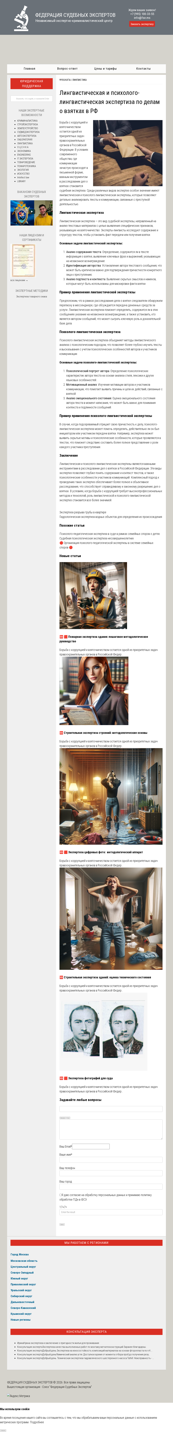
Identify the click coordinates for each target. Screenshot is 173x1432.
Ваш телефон (67, 1168)
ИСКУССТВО (23, 173)
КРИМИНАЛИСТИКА (27, 120)
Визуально (63, 1117)
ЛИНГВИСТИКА (79, 80)
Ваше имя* (65, 1154)
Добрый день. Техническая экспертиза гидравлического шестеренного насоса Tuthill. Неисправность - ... (98, 1358)
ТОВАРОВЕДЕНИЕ (26, 162)
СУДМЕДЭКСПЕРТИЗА (28, 132)
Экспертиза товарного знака (31, 296)
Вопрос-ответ (67, 68)
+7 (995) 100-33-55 (142, 14)
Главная (29, 68)
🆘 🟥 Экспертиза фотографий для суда (86, 1078)
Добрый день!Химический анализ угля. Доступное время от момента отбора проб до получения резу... (96, 1354)
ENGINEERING (24, 154)
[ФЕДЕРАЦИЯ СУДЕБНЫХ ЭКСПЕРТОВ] (18, 30)
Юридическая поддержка (31, 83)
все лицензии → (19, 280)
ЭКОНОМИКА (24, 151)
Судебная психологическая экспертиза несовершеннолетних (96, 538)
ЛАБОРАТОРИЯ (24, 139)
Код (68, 1117)
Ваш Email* (65, 1146)
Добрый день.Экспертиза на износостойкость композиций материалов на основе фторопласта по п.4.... (97, 1350)
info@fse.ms (142, 18)
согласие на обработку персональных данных (97, 1195)
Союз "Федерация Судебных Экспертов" (67, 1387)
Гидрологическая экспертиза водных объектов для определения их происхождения (110, 517)
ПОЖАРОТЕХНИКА (26, 166)
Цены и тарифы (105, 68)
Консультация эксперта (86, 1332)
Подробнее (37, 1422)
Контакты (143, 68)
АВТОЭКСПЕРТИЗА (26, 135)
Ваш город (65, 1181)
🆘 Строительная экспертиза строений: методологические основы (103, 733)
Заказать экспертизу (142, 24)
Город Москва (20, 1254)
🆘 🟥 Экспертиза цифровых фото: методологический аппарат (101, 852)
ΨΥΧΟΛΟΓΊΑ (65, 80)
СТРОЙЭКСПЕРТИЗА (27, 124)
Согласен (3, 1430)
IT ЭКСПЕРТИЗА (25, 158)
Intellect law (23, 177)
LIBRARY (21, 181)
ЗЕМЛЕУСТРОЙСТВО (27, 128)
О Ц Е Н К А (22, 147)
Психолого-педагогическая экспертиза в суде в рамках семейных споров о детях (109, 534)
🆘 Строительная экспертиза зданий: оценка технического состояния (105, 977)
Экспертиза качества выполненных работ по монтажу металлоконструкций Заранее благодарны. (94, 1346)
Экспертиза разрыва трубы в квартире (82, 512)
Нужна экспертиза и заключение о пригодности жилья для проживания (61, 1343)
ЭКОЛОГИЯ (23, 169)
